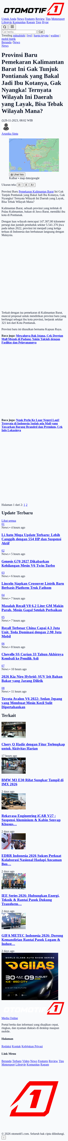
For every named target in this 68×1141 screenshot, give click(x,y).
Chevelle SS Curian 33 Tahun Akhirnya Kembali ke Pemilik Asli (32, 656)
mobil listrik (9, 38)
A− (20, 184)
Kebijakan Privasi (32, 1046)
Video (25, 1061)
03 (3, 572)
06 (3, 643)
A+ (32, 184)
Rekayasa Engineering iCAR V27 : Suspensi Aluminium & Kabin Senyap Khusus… (31, 820)
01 (3, 524)
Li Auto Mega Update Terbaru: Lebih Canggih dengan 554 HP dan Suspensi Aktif (31, 539)
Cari (41, 31)
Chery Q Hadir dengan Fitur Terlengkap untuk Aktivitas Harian (33, 746)
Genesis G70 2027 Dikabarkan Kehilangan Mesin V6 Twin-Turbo (28, 563)
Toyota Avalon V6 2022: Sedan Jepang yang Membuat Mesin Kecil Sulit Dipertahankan (32, 703)
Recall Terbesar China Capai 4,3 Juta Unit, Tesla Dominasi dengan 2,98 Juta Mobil (32, 632)
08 (3, 688)
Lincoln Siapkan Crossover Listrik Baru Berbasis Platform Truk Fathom (33, 585)
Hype (45, 22)
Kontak (16, 1046)
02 (3, 550)
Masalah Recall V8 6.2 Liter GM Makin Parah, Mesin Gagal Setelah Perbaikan (32, 608)
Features (30, 18)
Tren (38, 22)
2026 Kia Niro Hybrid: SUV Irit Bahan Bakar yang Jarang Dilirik (32, 679)
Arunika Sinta (10, 133)
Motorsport (58, 18)
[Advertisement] (34, 274)
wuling (55, 35)
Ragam (30, 22)
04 (3, 595)
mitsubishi (19, 35)
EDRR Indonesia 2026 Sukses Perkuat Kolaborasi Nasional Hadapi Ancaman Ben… (32, 860)
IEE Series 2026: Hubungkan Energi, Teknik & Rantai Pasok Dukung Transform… (31, 900)
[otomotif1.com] (34, 15)
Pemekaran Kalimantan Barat (36, 191)
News (20, 18)
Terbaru (17, 1061)
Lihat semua (9, 520)
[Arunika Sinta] (6, 130)
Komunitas (19, 22)
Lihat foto (17, 174)
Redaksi (6, 1046)
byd (29, 35)
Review (40, 18)
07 (3, 665)
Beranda (7, 42)
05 (3, 617)
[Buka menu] (12, 27)
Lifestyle (7, 22)
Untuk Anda (9, 18)
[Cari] (5, 27)
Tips (48, 18)
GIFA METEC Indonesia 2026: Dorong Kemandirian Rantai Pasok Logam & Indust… (32, 939)
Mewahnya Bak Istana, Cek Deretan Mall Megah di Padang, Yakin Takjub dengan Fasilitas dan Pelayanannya (32, 339)
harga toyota (41, 35)
